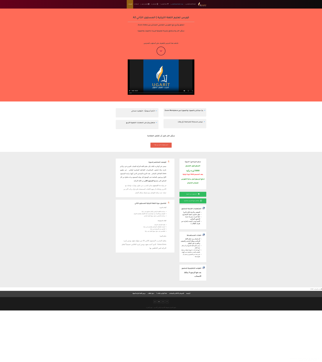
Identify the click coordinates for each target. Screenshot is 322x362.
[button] (317, 350)
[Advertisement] (271, 335)
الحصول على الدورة (193, 194)
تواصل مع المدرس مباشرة (193, 201)
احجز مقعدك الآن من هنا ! (161, 145)
